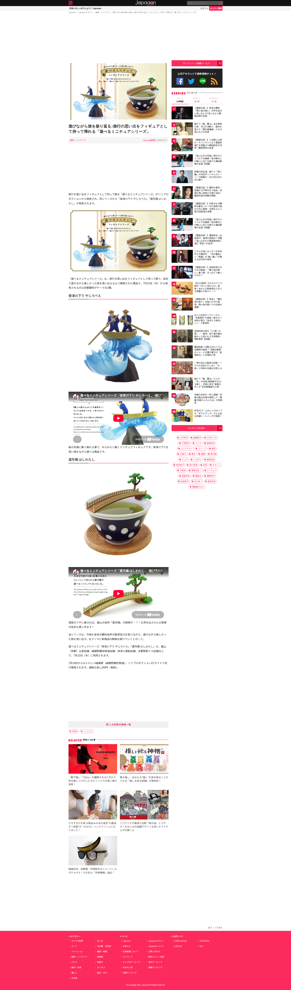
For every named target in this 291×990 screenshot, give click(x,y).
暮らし (74, 972)
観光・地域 (76, 967)
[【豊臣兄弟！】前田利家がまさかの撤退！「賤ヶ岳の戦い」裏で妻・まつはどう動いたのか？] (182, 273)
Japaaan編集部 (149, 140)
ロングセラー (186, 448)
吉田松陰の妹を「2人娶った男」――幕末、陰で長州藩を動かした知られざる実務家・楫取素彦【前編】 (208, 335)
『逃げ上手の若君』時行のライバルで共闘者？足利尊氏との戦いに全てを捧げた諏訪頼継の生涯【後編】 (208, 223)
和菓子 (100, 962)
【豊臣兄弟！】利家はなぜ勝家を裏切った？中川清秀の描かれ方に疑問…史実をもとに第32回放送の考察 (208, 207)
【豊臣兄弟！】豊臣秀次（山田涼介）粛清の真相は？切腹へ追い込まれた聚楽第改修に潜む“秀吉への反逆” (208, 239)
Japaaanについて (156, 946)
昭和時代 (185, 481)
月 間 (214, 100)
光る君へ (198, 481)
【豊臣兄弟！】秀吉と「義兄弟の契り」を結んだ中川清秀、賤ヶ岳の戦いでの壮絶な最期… (208, 303)
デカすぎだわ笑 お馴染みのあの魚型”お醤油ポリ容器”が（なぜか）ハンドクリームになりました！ (92, 826)
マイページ (128, 956)
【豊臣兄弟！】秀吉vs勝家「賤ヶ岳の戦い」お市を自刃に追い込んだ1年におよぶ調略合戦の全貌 (208, 112)
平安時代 (186, 443)
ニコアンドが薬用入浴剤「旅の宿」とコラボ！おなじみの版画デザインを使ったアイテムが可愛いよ (144, 826)
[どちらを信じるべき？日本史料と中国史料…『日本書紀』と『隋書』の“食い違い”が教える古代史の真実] (182, 257)
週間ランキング (155, 967)
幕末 (193, 454)
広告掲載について (131, 951)
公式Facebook (179, 81)
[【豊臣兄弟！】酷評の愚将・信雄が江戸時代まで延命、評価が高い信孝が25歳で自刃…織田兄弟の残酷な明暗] (182, 193)
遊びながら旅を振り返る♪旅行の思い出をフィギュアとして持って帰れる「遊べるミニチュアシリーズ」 (155, 12)
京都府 (74, 731)
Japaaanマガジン (85, 12)
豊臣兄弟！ (196, 470)
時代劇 (213, 454)
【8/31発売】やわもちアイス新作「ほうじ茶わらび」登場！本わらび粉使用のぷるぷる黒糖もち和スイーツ (208, 287)
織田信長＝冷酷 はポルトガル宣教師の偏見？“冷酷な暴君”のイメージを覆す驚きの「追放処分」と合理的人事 (208, 350)
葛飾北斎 (212, 481)
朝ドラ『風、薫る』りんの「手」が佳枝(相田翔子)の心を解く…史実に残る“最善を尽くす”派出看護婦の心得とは (207, 384)
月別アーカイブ (155, 962)
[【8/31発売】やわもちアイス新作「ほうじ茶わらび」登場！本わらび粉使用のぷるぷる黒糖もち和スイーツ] (182, 289)
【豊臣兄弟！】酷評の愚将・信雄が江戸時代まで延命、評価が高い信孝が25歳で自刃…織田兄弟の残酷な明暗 (208, 191)
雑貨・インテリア (102, 12)
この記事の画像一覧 (120, 724)
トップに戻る (216, 927)
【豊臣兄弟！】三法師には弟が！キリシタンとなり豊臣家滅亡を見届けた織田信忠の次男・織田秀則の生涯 (208, 143)
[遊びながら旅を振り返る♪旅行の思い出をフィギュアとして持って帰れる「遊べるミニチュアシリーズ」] (119, 91)
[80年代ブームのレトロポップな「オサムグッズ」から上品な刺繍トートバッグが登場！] (182, 416)
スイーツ (202, 448)
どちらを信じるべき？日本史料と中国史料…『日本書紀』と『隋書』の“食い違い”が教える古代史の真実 (208, 255)
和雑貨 (100, 956)
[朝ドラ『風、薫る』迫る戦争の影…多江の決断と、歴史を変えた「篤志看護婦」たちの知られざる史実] (182, 129)
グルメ (74, 962)
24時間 (180, 100)
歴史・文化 (102, 972)
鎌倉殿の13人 (198, 486)
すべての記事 (77, 940)
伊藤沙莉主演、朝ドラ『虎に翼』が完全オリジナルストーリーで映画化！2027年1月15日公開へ (208, 175)
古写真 (74, 977)
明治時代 (180, 464)
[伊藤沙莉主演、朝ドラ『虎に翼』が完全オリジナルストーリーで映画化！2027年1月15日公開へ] (182, 177)
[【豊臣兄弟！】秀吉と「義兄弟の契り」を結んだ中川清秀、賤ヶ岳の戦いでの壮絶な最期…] (182, 304)
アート (74, 946)
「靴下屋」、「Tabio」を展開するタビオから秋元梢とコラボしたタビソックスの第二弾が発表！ (93, 780)
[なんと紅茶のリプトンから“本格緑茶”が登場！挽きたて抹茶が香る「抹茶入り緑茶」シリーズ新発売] (182, 320)
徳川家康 (193, 464)
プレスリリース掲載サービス (196, 63)
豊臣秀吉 (186, 475)
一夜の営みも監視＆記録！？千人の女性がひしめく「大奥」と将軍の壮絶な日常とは (208, 365)
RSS (214, 81)
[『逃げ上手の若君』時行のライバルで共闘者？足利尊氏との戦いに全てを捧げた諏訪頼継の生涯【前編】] (182, 161)
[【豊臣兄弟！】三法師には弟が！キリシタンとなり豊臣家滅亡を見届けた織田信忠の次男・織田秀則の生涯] (182, 145)
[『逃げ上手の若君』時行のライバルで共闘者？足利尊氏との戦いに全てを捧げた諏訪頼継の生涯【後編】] (182, 225)
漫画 (203, 454)
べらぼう (197, 459)
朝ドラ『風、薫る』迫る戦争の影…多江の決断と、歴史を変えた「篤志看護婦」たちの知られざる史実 (208, 127)
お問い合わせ (154, 951)
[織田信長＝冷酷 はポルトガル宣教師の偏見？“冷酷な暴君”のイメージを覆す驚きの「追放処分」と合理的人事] (182, 352)
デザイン (216, 464)
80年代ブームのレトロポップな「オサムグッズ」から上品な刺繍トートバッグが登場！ (208, 413)
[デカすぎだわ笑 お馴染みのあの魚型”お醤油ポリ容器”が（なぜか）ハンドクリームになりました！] (93, 805)
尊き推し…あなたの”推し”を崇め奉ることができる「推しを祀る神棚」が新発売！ (144, 778)
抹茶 (205, 464)
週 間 (197, 100)
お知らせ (127, 946)
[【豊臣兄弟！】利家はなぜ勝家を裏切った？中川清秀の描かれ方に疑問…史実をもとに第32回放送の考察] (182, 209)
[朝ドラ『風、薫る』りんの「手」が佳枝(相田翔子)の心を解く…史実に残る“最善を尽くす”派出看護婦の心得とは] (182, 384)
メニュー (71, 3)
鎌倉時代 (211, 475)
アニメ (198, 443)
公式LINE (202, 81)
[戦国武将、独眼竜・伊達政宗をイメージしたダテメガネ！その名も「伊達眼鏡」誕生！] (93, 851)
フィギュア (87, 731)
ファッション (77, 951)
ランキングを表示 (196, 428)
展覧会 (198, 475)
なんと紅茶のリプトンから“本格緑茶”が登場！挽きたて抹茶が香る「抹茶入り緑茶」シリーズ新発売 (208, 319)
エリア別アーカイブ (131, 962)
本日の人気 (128, 967)
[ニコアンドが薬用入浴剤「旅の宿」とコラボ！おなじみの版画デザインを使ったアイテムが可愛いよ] (144, 805)
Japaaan (145, 3)
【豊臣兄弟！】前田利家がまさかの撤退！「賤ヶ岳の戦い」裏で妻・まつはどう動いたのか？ (208, 271)
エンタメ (101, 967)
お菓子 (183, 454)
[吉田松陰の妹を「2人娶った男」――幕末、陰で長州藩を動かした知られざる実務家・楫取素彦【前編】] (182, 336)
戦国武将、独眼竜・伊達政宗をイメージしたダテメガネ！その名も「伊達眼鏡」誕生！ (93, 870)
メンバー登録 (216, 8)
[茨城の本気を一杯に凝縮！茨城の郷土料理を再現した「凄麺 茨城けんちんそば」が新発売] (182, 400)
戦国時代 (197, 437)
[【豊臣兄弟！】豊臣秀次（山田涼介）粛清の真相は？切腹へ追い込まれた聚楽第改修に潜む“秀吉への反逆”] (182, 241)
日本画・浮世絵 (104, 946)
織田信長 (211, 459)
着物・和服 (102, 951)
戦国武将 (211, 443)
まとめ (100, 940)
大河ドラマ (212, 437)
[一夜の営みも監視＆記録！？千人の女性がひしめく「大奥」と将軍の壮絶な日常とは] (182, 368)
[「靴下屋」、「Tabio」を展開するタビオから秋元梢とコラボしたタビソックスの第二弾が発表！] (93, 759)
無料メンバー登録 (156, 956)
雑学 (214, 448)
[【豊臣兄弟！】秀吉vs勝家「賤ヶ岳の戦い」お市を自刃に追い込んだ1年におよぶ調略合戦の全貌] (182, 113)
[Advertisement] (119, 39)
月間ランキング (130, 972)
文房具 (183, 470)
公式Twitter (191, 81)
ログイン (204, 8)
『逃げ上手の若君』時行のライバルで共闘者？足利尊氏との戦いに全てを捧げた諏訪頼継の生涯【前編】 (208, 159)
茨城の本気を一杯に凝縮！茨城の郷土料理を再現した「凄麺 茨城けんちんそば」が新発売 (208, 398)
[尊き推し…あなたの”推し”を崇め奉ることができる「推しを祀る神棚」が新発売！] (144, 759)
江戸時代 (184, 437)
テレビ (185, 459)
